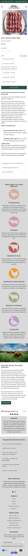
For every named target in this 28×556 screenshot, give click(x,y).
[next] (26, 411)
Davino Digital (18, 546)
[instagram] (15, 491)
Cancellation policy (14, 527)
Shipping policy (14, 525)
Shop (14, 499)
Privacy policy (14, 515)
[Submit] (23, 542)
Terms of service (14, 518)
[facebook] (13, 491)
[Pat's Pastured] (14, 6)
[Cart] (26, 6)
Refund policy (14, 523)
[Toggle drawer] (2, 6)
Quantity (4, 48)
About (14, 501)
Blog (14, 503)
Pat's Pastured (6, 41)
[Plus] (9, 51)
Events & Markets (14, 506)
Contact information (14, 520)
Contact (14, 508)
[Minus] (2, 51)
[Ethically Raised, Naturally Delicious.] (14, 352)
